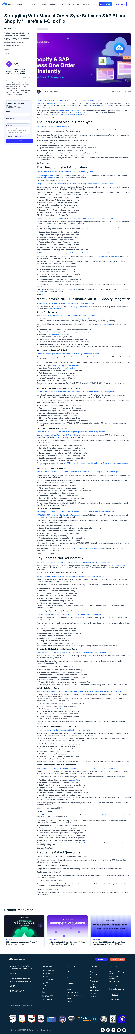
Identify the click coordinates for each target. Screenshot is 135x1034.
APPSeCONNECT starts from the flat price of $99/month (59, 515)
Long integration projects (46, 175)
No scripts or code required (59, 334)
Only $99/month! (55, 309)
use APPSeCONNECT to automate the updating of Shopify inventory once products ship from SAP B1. (82, 464)
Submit (19, 141)
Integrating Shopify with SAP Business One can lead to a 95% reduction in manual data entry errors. (75, 512)
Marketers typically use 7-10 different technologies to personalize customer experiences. (71, 432)
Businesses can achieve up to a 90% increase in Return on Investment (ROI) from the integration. (74, 562)
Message (9, 125)
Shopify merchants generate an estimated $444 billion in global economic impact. (68, 354)
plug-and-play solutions (46, 177)
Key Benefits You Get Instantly (14, 42)
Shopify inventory (63, 437)
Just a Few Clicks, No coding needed (67, 368)
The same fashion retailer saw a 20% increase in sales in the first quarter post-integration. (71, 653)
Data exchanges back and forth (49, 435)
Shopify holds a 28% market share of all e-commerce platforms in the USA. (66, 315)
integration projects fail (66, 289)
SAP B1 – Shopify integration (77, 307)
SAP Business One (117, 566)
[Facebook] (103, 1030)
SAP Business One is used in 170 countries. (53, 127)
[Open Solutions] (47, 4)
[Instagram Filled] (124, 1030)
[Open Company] (39, 4)
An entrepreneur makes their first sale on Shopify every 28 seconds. (63, 730)
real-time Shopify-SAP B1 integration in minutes (86, 548)
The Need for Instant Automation (15, 35)
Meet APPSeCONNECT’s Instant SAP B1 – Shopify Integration (17, 39)
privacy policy (20, 136)
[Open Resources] (90, 4)
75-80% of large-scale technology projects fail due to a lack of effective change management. (73, 253)
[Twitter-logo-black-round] (108, 1030)
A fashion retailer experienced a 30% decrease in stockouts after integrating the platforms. (72, 576)
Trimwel (40, 815)
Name (8, 111)
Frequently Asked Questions (14, 45)
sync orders (83, 113)
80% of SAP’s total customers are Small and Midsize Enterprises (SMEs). (65, 172)
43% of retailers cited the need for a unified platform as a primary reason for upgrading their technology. (77, 472)
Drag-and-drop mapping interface (65, 366)
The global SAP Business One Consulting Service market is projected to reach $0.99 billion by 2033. (75, 184)
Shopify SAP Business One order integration (54, 104)
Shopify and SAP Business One (89, 319)
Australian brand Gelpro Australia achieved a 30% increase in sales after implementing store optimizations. (78, 392)
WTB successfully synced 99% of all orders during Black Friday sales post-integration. (70, 614)
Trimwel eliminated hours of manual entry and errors (69, 843)
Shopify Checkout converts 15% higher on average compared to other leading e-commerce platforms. (76, 768)
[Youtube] (119, 1030)
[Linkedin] (113, 1030)
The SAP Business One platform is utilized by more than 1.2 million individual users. (69, 100)
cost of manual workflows (69, 111)
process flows (105, 324)
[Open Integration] (57, 4)
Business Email (11, 118)
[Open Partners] (71, 4)
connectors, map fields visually (107, 256)
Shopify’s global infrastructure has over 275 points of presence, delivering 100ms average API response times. (79, 691)
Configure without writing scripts (59, 709)
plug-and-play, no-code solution (102, 105)
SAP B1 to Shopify (73, 435)
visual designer (78, 357)
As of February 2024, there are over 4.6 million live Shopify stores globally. (66, 303)
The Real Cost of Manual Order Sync (16, 33)
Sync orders (53, 785)
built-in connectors (115, 319)
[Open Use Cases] (80, 4)
